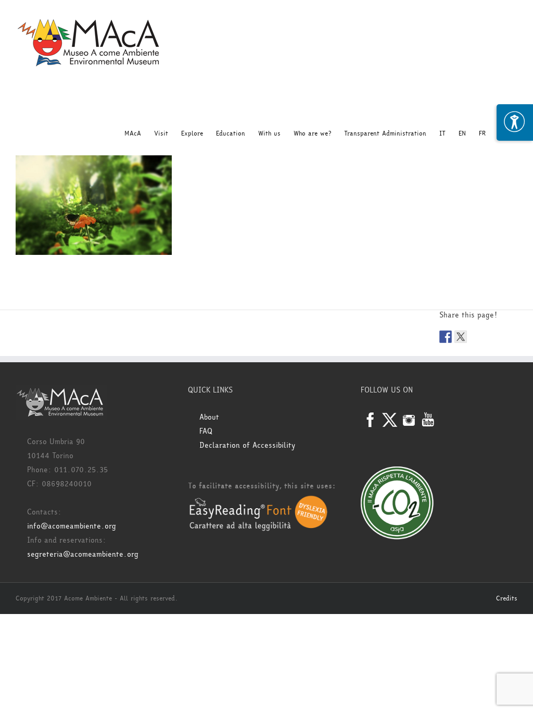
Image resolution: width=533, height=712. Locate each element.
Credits (506, 598)
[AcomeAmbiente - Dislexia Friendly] (258, 501)
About (209, 417)
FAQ (205, 431)
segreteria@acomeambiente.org (82, 554)
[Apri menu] (515, 122)
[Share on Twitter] (460, 336)
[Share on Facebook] (445, 336)
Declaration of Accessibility (247, 445)
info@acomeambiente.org (71, 526)
